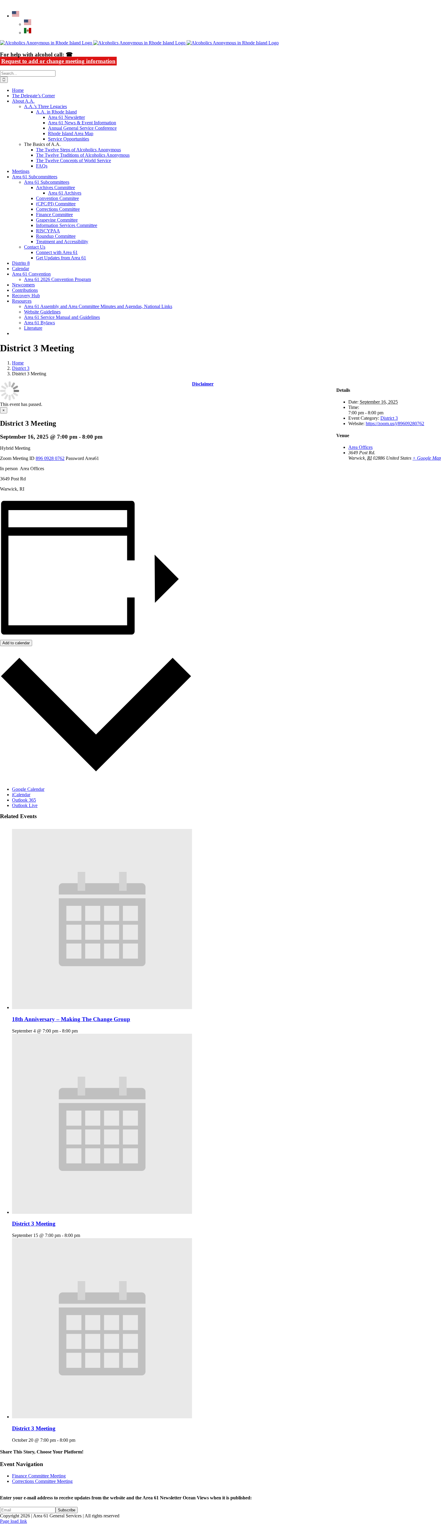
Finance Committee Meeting (39, 1475)
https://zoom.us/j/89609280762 (395, 423)
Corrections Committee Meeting (42, 1481)
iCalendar (21, 794)
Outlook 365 (24, 800)
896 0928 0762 (50, 458)
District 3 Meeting (34, 1223)
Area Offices (360, 447)
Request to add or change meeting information (58, 61)
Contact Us (34, 246)
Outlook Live (25, 805)
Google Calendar (28, 789)
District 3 (389, 418)
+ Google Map (426, 458)
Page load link (13, 1521)
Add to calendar (16, 643)
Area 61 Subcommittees (46, 182)
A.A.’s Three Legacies (45, 106)
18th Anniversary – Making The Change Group (71, 1019)
